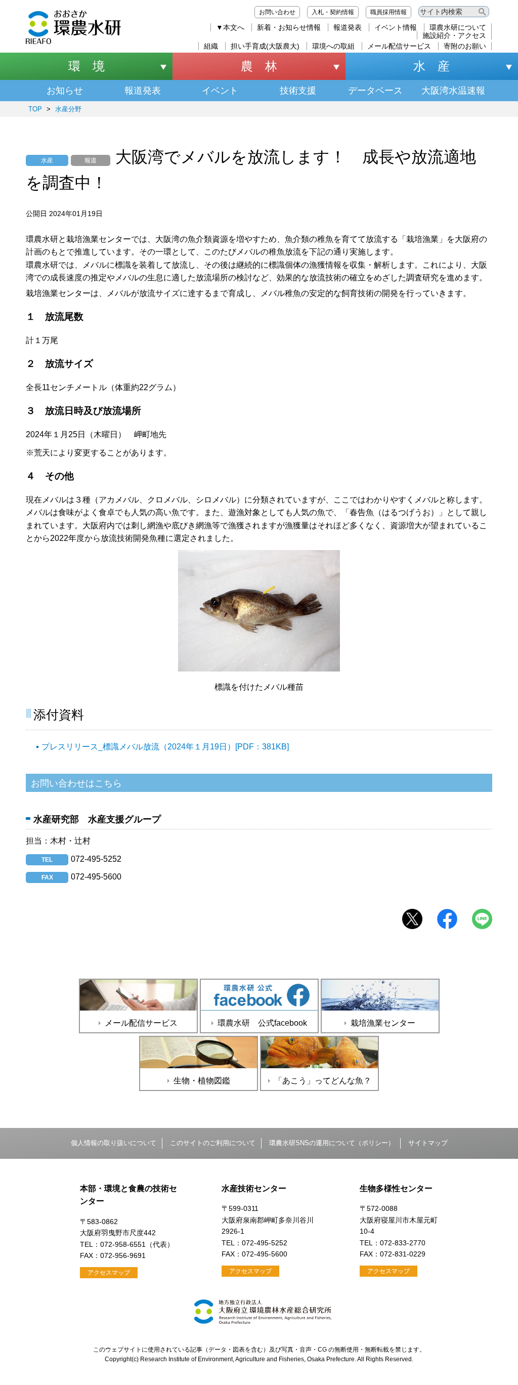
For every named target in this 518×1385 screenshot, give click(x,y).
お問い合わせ (277, 12)
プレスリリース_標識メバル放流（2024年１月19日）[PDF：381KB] (165, 746)
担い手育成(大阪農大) (265, 46)
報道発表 (347, 27)
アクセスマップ (109, 1272)
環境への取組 (333, 46)
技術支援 (298, 91)
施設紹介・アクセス (454, 35)
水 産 (431, 66)
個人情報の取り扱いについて (113, 1143)
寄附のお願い (465, 46)
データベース (375, 91)
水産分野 (68, 109)
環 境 (86, 66)
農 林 (259, 66)
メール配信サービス (399, 46)
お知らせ (65, 91)
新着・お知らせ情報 (289, 27)
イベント (220, 91)
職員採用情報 (388, 12)
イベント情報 (395, 27)
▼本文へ (230, 27)
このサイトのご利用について (212, 1143)
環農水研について (457, 27)
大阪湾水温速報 (453, 91)
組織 (211, 46)
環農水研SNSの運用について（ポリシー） (332, 1143)
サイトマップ (428, 1143)
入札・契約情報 (333, 12)
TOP (35, 109)
